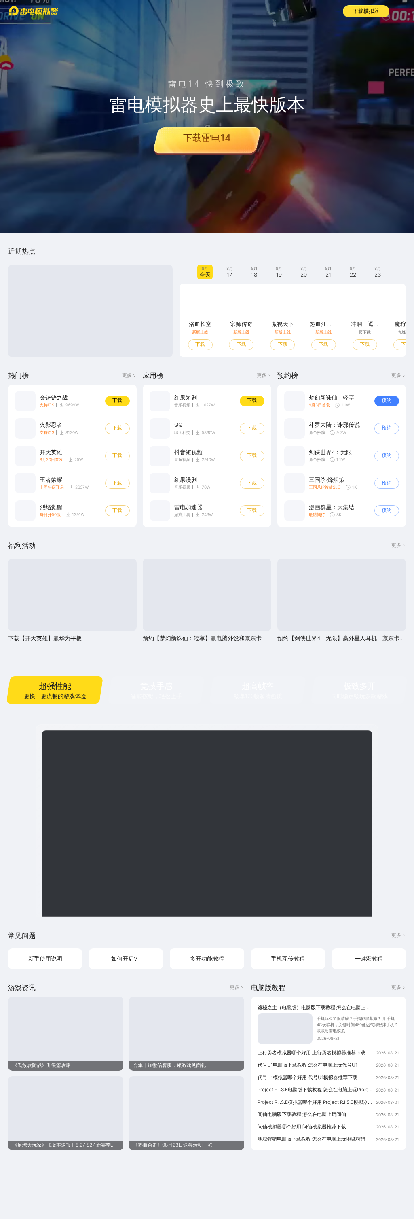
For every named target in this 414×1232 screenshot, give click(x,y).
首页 (74, 10)
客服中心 (186, 10)
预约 (386, 400)
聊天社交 (182, 432)
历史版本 (223, 10)
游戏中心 (104, 10)
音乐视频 (182, 404)
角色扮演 (317, 432)
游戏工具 (182, 514)
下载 (200, 344)
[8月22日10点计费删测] (90, 311)
